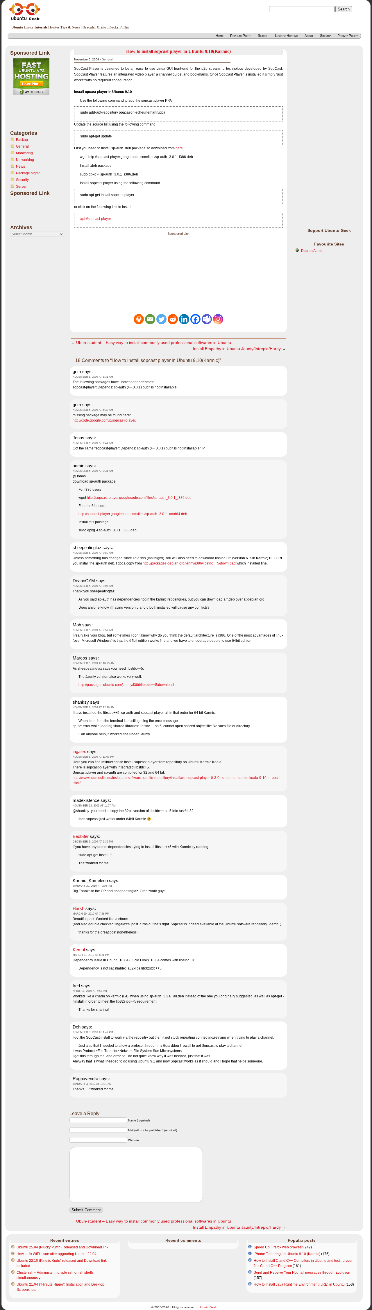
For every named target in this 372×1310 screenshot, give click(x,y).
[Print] (139, 319)
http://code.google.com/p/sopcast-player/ (104, 420)
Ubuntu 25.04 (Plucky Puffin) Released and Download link (62, 1247)
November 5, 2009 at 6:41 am (93, 443)
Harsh (78, 908)
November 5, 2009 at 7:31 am (93, 470)
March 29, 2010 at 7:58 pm (91, 913)
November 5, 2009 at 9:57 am (93, 630)
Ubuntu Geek (208, 1307)
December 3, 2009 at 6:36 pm (93, 841)
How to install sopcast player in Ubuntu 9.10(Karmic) (178, 51)
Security (22, 180)
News (20, 166)
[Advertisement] (33, 116)
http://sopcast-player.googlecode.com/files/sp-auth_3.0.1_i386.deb (139, 498)
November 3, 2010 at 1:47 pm (93, 1032)
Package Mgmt (28, 173)
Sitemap (325, 36)
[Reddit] (173, 319)
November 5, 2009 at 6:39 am (93, 409)
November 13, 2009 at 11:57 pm (94, 805)
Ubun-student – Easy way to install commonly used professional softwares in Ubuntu (153, 342)
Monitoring (24, 153)
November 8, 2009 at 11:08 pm (93, 756)
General (22, 146)
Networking (25, 160)
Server (21, 186)
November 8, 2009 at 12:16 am (94, 707)
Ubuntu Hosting (286, 36)
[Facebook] (195, 319)
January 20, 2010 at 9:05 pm (92, 885)
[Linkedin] (184, 319)
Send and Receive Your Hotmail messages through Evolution (302, 1272)
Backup (22, 140)
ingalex (79, 751)
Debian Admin (312, 251)
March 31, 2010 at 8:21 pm (91, 955)
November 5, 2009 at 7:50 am (93, 552)
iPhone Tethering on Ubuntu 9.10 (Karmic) (287, 1254)
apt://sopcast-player (95, 219)
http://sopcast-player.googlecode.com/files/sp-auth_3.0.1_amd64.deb (132, 514)
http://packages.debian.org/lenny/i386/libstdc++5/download (189, 563)
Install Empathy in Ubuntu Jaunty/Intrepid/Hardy (237, 348)
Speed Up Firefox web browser (278, 1247)
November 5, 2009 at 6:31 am (93, 376)
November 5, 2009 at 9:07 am (93, 586)
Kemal (79, 949)
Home (219, 36)
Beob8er (81, 836)
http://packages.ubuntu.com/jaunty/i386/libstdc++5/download (126, 685)
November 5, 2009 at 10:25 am (94, 663)
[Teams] (207, 319)
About (309, 36)
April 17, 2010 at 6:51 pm (90, 991)
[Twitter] (161, 319)
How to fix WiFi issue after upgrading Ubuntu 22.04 (56, 1254)
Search (263, 36)
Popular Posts (240, 36)
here (179, 148)
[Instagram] (218, 319)
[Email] (150, 319)
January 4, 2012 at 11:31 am (92, 1084)
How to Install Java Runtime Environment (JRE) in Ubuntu (299, 1284)
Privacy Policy (347, 36)
